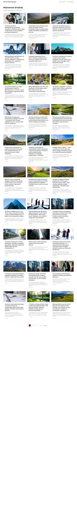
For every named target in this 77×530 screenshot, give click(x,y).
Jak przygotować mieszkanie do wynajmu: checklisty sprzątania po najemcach (62, 275)
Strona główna (70, 1)
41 (40, 325)
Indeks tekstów (62, 1)
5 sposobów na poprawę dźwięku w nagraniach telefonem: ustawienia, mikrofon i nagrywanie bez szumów (14, 275)
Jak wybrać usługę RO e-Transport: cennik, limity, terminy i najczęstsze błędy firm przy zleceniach (62, 88)
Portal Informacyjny (9, 2)
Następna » (45, 325)
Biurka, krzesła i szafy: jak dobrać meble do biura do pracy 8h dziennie (38, 243)
